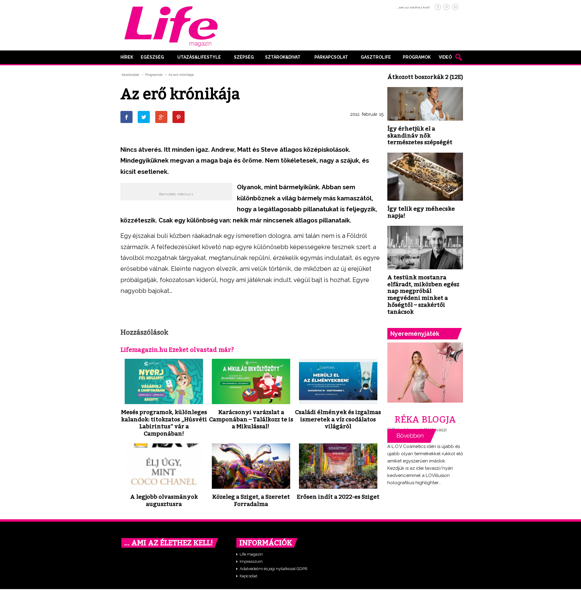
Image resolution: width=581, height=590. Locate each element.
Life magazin (251, 554)
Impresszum (251, 561)
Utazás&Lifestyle (199, 57)
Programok (417, 57)
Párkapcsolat (331, 57)
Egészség (152, 57)
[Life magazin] (171, 25)
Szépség (244, 57)
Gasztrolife (376, 57)
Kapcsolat (248, 576)
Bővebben (411, 436)
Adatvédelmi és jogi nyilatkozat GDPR (273, 568)
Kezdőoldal (130, 75)
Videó (445, 57)
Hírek (126, 57)
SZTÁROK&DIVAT (282, 57)
